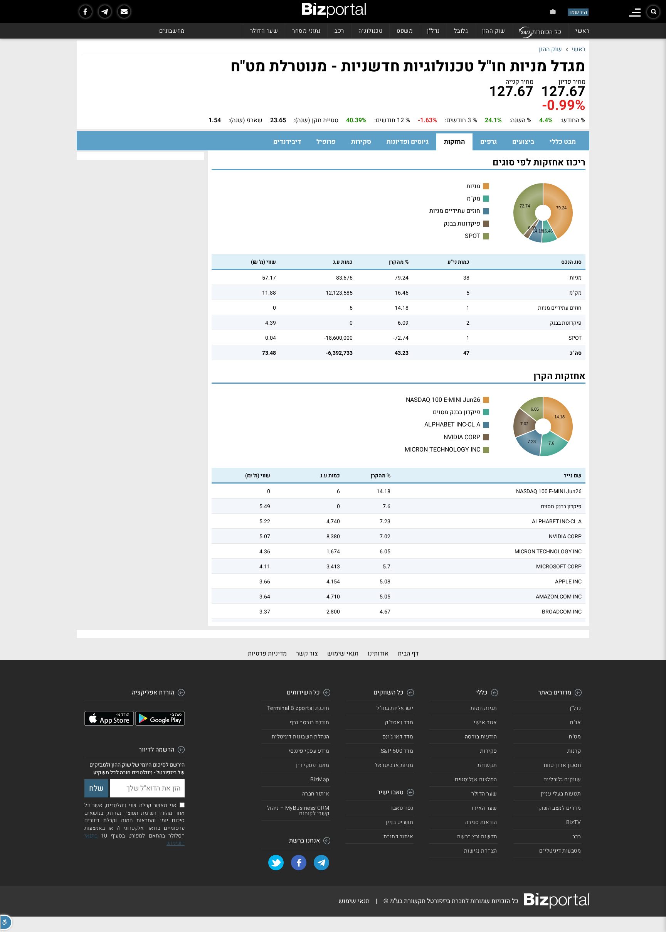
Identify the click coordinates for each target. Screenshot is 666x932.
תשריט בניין (400, 822)
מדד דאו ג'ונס (398, 737)
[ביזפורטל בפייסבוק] (85, 12)
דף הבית (408, 653)
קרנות (574, 751)
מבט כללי (563, 142)
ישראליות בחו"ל (395, 708)
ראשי (582, 31)
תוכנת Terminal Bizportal (298, 708)
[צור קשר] (124, 12)
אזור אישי (485, 722)
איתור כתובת (398, 837)
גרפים (488, 142)
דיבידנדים (287, 142)
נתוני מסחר (306, 31)
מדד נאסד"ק (399, 722)
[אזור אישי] (552, 11)
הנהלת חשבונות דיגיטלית (301, 737)
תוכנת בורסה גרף (310, 722)
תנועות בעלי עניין (561, 794)
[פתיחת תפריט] (635, 12)
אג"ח (575, 722)
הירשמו (578, 12)
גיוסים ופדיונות (408, 142)
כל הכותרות (546, 32)
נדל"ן (433, 31)
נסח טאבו (402, 808)
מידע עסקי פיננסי (309, 751)
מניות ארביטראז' (394, 765)
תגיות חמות (484, 708)
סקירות (361, 142)
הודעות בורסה (481, 737)
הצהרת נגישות (480, 851)
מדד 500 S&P (397, 751)
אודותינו (378, 653)
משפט (405, 31)
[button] (6, 922)
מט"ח (575, 737)
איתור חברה (316, 794)
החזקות (454, 142)
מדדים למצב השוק (559, 808)
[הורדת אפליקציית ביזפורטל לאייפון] (109, 723)
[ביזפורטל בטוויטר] (276, 862)
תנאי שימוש (342, 653)
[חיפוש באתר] (653, 12)
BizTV (573, 822)
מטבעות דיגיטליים (560, 851)
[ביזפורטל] (334, 10)
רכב (339, 31)
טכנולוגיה (370, 31)
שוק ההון (493, 31)
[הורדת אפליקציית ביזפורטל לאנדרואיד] (160, 723)
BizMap (320, 779)
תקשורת (487, 765)
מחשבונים (172, 31)
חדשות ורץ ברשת (477, 837)
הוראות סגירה (481, 822)
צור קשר (307, 653)
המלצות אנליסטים (476, 779)
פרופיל (326, 142)
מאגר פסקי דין (313, 765)
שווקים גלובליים (562, 779)
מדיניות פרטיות (267, 653)
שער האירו (484, 808)
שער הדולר (264, 31)
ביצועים (523, 142)
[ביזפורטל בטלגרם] (105, 12)
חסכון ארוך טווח (562, 765)
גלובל (461, 31)
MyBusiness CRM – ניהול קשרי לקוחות (298, 810)
